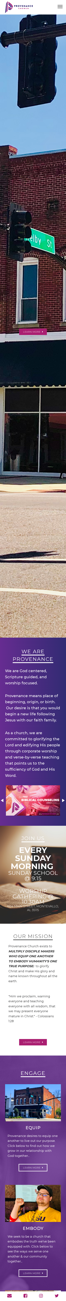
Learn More (31, 1273)
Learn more (31, 1042)
